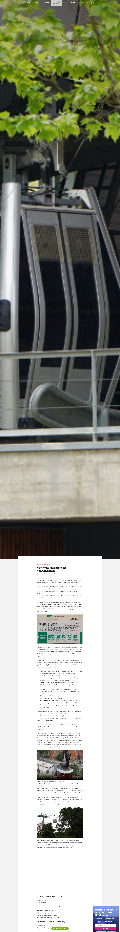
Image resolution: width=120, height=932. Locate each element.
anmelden (105, 928)
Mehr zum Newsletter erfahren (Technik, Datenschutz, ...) (106, 931)
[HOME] (56, 3)
